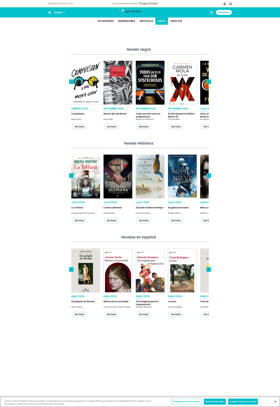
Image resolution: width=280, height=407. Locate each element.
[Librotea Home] (140, 12)
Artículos (146, 21)
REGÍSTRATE (224, 12)
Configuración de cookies (186, 401)
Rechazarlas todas (214, 401)
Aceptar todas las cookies (243, 401)
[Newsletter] (230, 3)
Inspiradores (126, 21)
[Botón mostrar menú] (49, 12)
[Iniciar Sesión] (224, 3)
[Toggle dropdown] (211, 12)
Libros (162, 21)
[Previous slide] (71, 81)
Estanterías (106, 21)
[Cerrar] (275, 401)
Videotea (176, 21)
